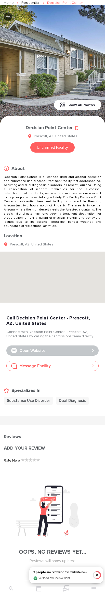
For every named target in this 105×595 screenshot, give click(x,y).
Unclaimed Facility (52, 147)
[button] (8, 17)
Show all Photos (81, 105)
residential (30, 3)
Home (9, 3)
